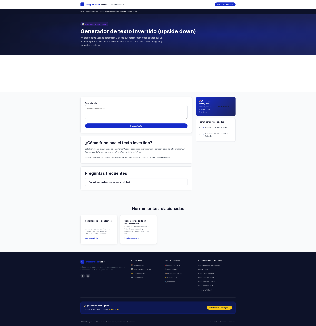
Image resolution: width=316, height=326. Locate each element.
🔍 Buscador (170, 282)
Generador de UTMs (206, 277)
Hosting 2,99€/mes (225, 4)
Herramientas (116, 4)
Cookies (223, 322)
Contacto (232, 322)
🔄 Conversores (137, 277)
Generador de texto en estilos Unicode (216, 134)
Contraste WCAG (205, 290)
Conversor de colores (206, 282)
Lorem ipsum (203, 269)
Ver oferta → (223, 106)
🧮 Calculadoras (137, 265)
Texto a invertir (91, 103)
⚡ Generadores (171, 277)
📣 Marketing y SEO (172, 265)
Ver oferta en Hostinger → (219, 308)
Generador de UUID (205, 286)
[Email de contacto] (88, 276)
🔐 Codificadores (138, 273)
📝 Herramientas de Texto (141, 269)
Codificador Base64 (206, 273)
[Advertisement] (158, 73)
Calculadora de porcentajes (209, 265)
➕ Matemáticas (171, 269)
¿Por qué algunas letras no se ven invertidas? (109, 182)
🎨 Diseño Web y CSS (173, 273)
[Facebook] (82, 276)
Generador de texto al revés (216, 127)
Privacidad (213, 322)
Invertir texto (136, 126)
